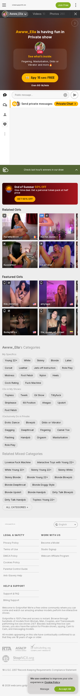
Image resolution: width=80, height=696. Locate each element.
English (63, 524)
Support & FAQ (11, 593)
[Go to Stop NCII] (24, 658)
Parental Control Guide (15, 569)
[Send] (74, 95)
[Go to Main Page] (24, 5)
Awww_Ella (11, 347)
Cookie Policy (52, 682)
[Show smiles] (65, 95)
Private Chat (64, 103)
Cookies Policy (11, 562)
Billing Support (11, 600)
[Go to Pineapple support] (6, 658)
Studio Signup (48, 549)
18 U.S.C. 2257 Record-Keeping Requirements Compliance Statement (39, 670)
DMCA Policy (10, 556)
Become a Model (50, 543)
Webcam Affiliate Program (55, 556)
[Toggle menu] (4, 5)
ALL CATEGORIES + (17, 507)
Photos (57, 14)
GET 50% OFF (25, 199)
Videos (39, 14)
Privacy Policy (11, 543)
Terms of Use (10, 549)
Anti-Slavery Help (12, 575)
